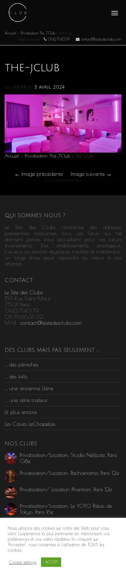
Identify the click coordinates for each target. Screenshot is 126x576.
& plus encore (21, 412)
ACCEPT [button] (51, 562)
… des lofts (16, 376)
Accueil (11, 33)
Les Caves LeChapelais (30, 424)
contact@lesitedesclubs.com (51, 323)
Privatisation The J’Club (38, 33)
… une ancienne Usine (29, 388)
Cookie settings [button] (22, 562)
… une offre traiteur (26, 400)
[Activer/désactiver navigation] (114, 13)
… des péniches (21, 364)
